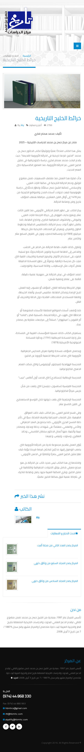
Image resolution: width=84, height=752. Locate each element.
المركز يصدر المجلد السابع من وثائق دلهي (56, 563)
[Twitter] (12, 727)
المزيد (15, 678)
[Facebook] (6, 727)
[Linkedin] (19, 727)
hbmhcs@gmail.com (16, 708)
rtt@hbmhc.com (14, 714)
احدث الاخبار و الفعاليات (63, 533)
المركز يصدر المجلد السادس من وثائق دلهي (55, 581)
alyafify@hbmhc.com (16, 719)
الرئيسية (27, 55)
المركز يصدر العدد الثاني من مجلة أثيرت (57, 545)
